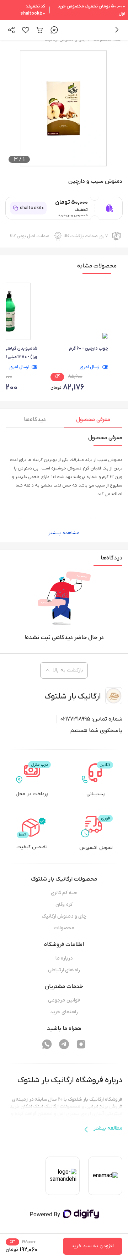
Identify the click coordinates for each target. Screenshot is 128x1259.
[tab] (93, 421)
